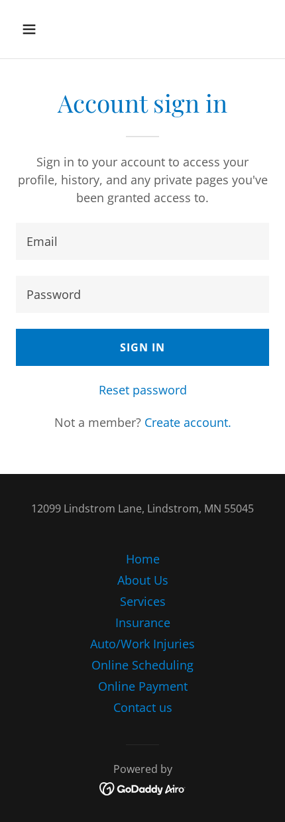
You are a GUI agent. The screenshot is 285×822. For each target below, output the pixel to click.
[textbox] (142, 241)
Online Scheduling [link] (142, 665)
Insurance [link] (142, 622)
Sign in (142, 347)
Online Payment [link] (143, 686)
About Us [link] (142, 580)
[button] (45, 29)
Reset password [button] (143, 390)
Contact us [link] (142, 707)
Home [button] (143, 559)
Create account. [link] (187, 422)
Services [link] (143, 601)
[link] (142, 787)
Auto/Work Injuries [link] (142, 644)
